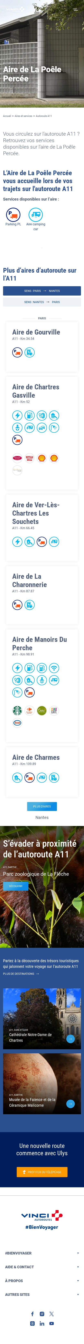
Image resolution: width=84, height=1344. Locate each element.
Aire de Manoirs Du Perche (39, 643)
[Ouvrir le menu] (75, 9)
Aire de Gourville (36, 332)
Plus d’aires (42, 806)
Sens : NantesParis (42, 302)
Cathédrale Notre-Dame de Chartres (30, 1037)
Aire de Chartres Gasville (35, 391)
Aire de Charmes (36, 757)
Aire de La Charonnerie (29, 580)
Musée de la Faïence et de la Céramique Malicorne (32, 1102)
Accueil (7, 116)
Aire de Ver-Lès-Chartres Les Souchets (36, 513)
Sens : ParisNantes (42, 291)
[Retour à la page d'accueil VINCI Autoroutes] (15, 9)
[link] (32, 1314)
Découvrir (15, 886)
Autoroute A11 (44, 116)
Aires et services (23, 116)
